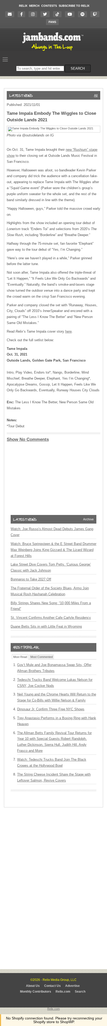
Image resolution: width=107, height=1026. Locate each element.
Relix (23, 5)
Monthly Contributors (35, 991)
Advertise (72, 986)
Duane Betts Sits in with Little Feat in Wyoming (46, 626)
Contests (49, 5)
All (96, 95)
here (68, 331)
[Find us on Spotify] (84, 14)
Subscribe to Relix (74, 5)
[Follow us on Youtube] (71, 14)
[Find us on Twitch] (96, 14)
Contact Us (52, 986)
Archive (88, 519)
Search (80, 991)
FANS (52, 21)
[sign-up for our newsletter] (11, 14)
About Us (33, 986)
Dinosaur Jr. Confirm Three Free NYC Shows (50, 709)
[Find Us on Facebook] (22, 14)
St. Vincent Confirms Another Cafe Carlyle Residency (51, 618)
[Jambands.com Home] (53, 51)
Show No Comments (28, 439)
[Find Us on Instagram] (34, 14)
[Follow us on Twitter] (46, 14)
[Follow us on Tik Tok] (59, 14)
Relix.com (63, 991)
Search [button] (78, 68)
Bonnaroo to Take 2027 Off (31, 579)
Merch (34, 5)
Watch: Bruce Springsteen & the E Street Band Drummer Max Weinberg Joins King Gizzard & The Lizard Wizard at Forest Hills (53, 550)
